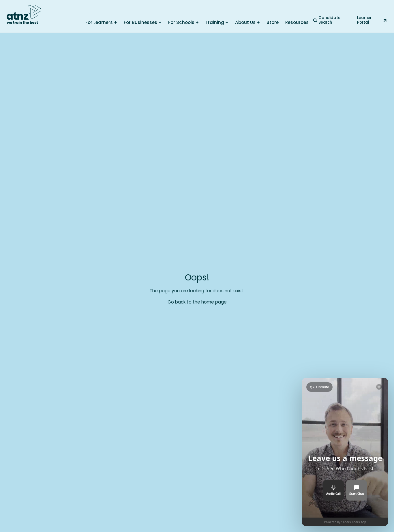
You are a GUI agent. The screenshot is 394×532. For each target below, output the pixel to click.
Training (214, 22)
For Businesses (140, 22)
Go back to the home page (197, 302)
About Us (245, 22)
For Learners (99, 22)
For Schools (181, 22)
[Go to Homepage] (24, 14)
